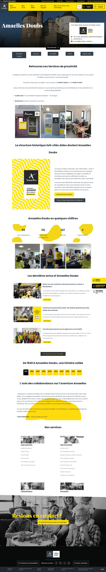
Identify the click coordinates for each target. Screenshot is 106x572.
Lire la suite (47, 299)
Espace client (60, 1)
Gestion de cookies (10, 569)
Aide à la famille (66, 445)
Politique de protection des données (25, 569)
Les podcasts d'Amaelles (51, 569)
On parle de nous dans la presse (67, 569)
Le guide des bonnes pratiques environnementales (85, 569)
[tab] (25, 371)
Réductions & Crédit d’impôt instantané (96, 1)
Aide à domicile (26, 445)
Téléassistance (26, 491)
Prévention (64, 491)
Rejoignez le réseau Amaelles (48, 1)
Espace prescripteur (70, 1)
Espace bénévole (80, 1)
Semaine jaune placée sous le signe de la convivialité (62, 329)
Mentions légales (39, 569)
